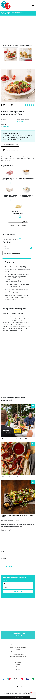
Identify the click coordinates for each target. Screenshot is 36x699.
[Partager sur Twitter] (4, 105)
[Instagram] (21, 686)
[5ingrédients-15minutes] (9, 679)
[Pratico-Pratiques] (3, 679)
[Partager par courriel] (12, 105)
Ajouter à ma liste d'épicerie (18, 225)
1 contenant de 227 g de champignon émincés (10, 196)
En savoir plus (18, 634)
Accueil (3, 12)
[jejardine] (33, 679)
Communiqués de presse (18, 652)
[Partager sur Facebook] (1, 105)
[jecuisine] (22, 679)
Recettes (8, 12)
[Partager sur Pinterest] (6, 105)
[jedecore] (27, 679)
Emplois (18, 649)
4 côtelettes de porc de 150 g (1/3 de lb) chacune (9, 179)
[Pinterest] (17, 686)
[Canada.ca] (28, 693)
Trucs (18, 667)
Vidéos (18, 669)
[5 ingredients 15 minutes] (4, 5)
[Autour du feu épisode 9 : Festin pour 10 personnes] (18, 420)
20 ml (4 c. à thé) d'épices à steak (26, 179)
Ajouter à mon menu (12, 150)
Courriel (4, 558)
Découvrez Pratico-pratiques (18, 647)
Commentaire (6, 530)
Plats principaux (15, 12)
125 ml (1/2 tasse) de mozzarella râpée (18, 212)
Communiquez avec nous (18, 645)
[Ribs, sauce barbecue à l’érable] (18, 458)
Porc (21, 12)
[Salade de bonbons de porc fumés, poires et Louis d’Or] (18, 497)
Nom (3, 551)
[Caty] (16, 679)
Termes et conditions (18, 654)
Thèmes (18, 664)
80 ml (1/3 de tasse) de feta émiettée (26, 196)
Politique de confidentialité (18, 656)
